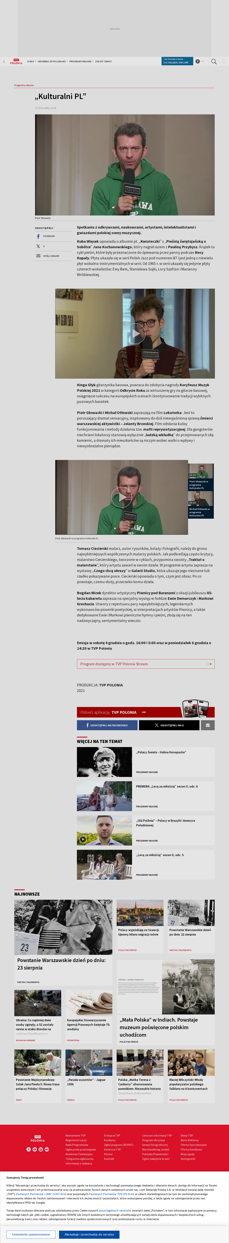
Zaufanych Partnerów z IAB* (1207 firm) (41, 1194)
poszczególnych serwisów (115, 1210)
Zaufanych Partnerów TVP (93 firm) (111, 1194)
